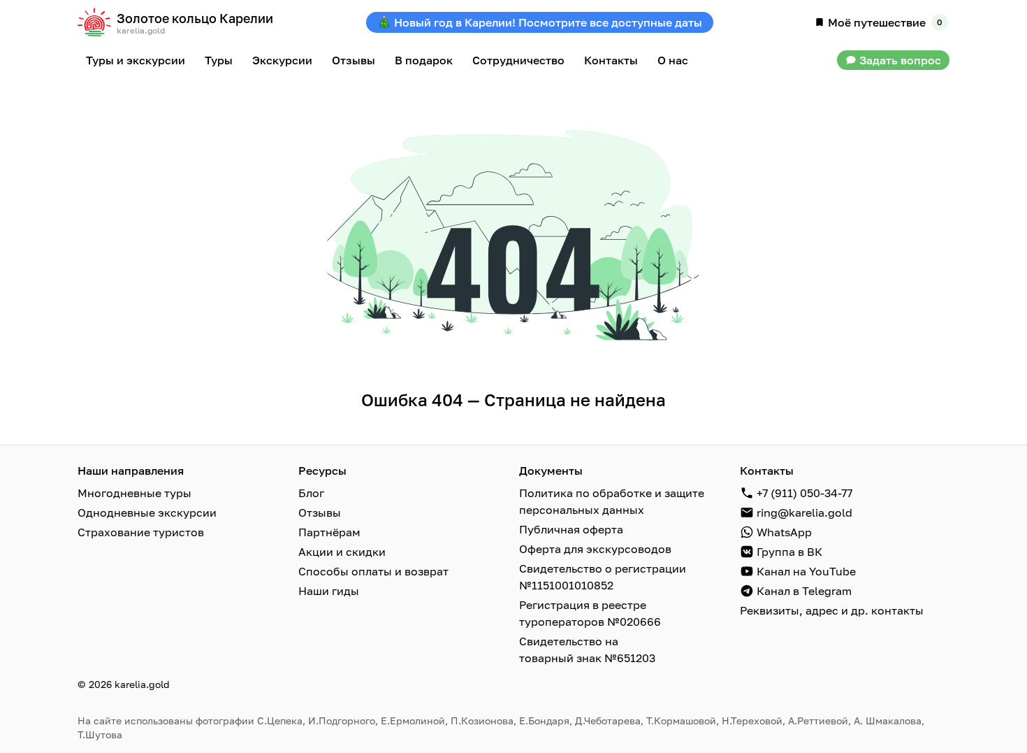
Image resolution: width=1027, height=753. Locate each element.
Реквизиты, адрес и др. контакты (832, 610)
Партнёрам (329, 532)
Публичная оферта (571, 529)
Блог (311, 493)
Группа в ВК (789, 552)
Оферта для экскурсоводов (595, 549)
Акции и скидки (342, 552)
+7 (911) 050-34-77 (804, 493)
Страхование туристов (141, 532)
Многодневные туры (134, 493)
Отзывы (319, 512)
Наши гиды (328, 591)
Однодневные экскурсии (147, 512)
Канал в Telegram (804, 591)
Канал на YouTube (806, 571)
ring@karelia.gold (804, 512)
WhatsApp (784, 532)
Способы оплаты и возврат (373, 571)
